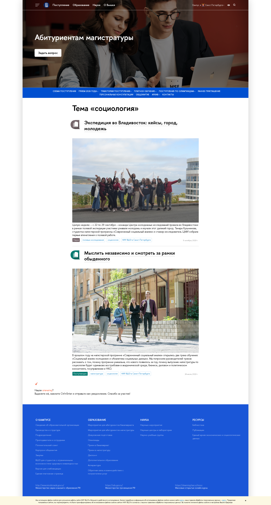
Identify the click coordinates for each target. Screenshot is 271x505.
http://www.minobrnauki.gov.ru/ (50, 485)
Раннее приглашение (209, 91)
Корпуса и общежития (46, 450)
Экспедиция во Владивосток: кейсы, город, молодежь (131, 125)
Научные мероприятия (151, 425)
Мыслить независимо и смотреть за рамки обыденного (129, 256)
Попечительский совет (47, 445)
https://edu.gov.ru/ (114, 485)
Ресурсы (198, 420)
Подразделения (43, 435)
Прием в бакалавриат (98, 445)
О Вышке (109, 5)
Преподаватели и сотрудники (50, 440)
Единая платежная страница (49, 473)
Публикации (198, 430)
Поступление (61, 5)
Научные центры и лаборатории (156, 430)
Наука (96, 5)
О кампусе (43, 420)
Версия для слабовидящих (48, 468)
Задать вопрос (48, 53)
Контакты (168, 94)
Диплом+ (92, 455)
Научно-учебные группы (152, 435)
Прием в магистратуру (99, 450)
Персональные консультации (116, 94)
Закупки (39, 455)
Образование (81, 5)
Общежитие (142, 94)
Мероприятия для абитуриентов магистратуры (111, 430)
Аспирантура (94, 465)
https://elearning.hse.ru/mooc (188, 485)
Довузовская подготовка (100, 435)
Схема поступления (64, 91)
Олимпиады (93, 440)
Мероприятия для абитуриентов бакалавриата (111, 425)
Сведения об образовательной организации (57, 425)
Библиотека (198, 425)
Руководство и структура (48, 430)
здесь (182, 500)
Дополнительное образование (103, 460)
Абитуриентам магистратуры (84, 37)
